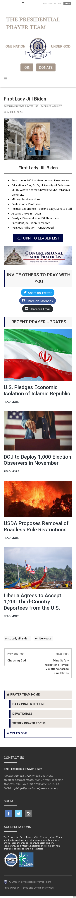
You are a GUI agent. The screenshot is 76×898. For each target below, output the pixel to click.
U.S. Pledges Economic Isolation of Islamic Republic (37, 390)
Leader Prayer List (51, 106)
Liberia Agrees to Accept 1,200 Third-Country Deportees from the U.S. (32, 601)
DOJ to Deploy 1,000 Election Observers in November (37, 460)
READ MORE (11, 402)
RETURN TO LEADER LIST (38, 238)
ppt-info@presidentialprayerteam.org (35, 788)
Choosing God (16, 660)
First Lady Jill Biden (17, 638)
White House (43, 638)
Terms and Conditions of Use (37, 887)
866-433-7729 (22, 775)
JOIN (26, 67)
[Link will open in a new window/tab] (8, 813)
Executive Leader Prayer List (21, 106)
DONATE (46, 67)
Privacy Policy (11, 887)
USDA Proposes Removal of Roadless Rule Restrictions (36, 526)
